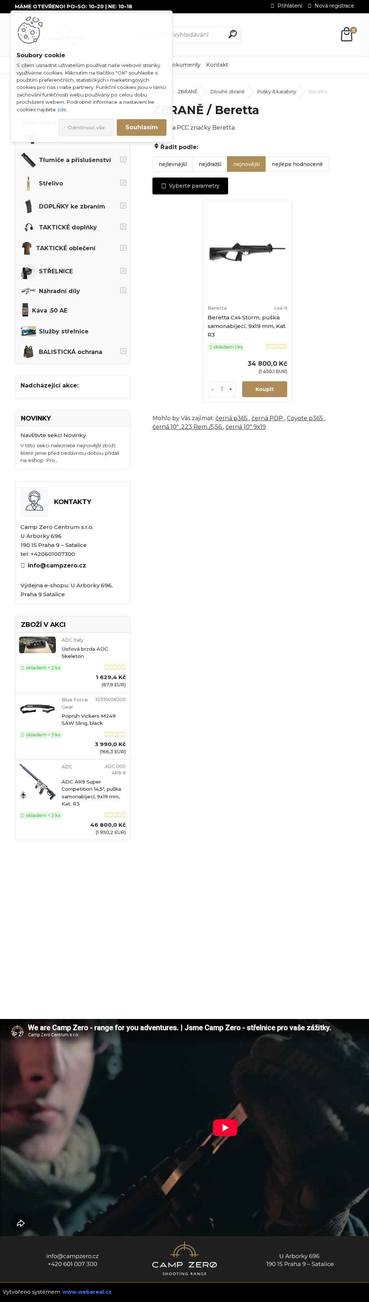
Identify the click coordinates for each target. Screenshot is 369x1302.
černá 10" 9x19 (246, 426)
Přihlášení (289, 6)
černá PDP (268, 418)
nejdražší (210, 164)
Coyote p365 (305, 418)
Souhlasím (141, 127)
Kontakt (217, 64)
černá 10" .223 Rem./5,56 (187, 426)
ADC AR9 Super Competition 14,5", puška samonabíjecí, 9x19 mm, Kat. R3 (91, 793)
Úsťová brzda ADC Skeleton (85, 652)
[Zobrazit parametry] (190, 186)
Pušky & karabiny (276, 91)
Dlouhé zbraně (227, 91)
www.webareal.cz (87, 1292)
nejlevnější (173, 164)
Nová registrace (334, 6)
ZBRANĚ (188, 91)
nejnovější (246, 164)
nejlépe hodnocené (297, 164)
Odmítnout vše (86, 127)
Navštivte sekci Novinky (53, 435)
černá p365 (232, 418)
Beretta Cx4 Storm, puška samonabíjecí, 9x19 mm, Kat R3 (246, 326)
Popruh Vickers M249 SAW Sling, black (89, 719)
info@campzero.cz (57, 565)
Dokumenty (184, 64)
